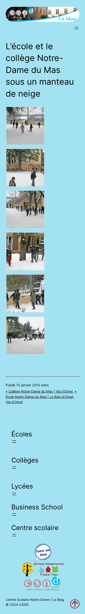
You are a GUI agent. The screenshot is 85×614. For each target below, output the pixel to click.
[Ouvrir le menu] (76, 28)
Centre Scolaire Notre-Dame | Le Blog (35, 600)
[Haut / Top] (75, 604)
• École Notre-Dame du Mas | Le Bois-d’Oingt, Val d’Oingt (41, 396)
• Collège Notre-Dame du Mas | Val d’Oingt (39, 391)
